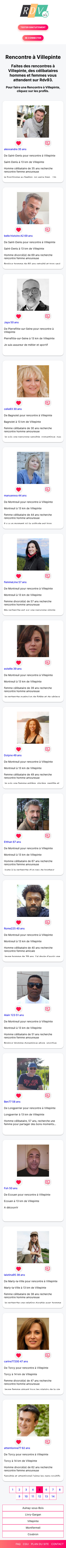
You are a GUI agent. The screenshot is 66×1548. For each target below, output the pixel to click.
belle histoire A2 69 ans (18, 235)
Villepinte (33, 1521)
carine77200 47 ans (16, 1361)
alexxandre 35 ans (15, 149)
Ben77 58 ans (12, 1101)
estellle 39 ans (13, 668)
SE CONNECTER (33, 38)
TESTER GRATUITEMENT (33, 27)
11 (33, 1496)
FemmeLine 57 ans (15, 582)
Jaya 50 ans (11, 322)
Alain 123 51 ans (14, 1015)
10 (26, 1496)
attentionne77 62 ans (17, 1448)
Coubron (33, 1534)
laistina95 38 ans (14, 1274)
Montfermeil (33, 1527)
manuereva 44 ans (15, 495)
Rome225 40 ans (14, 928)
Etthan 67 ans (12, 841)
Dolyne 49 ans (13, 755)
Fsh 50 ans (10, 1188)
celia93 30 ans (13, 408)
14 (53, 1496)
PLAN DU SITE (40, 1544)
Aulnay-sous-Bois (33, 1508)
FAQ (18, 1544)
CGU (26, 1544)
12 (39, 1496)
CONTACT (57, 1544)
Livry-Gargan (33, 1514)
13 (46, 1496)
